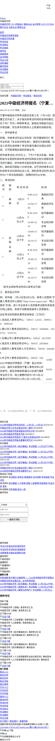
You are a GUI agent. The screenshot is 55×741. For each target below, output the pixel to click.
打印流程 (4, 693)
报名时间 (38, 96)
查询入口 (4, 697)
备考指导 (4, 66)
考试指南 (4, 48)
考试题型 (4, 715)
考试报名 (4, 45)
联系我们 (14, 721)
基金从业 (28, 24)
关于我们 (4, 721)
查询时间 (4, 700)
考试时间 (4, 703)
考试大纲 (4, 718)
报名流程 (4, 681)
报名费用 (4, 684)
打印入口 (4, 687)
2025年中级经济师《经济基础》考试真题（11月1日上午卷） (27, 452)
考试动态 (4, 42)
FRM (52, 24)
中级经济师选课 (7, 39)
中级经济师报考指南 (9, 35)
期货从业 (21, 27)
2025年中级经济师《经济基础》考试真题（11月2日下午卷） (27, 446)
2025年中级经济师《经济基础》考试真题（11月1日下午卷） (27, 462)
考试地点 (4, 709)
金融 (28, 483)
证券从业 (13, 27)
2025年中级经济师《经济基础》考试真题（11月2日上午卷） (27, 457)
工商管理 (35, 483)
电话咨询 (49, 379)
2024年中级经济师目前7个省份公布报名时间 (20, 437)
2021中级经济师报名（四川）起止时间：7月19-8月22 (29, 411)
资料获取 (49, 369)
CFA (13, 24)
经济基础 (13, 483)
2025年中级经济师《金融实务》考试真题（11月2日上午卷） (27, 587)
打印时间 (4, 690)
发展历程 (23, 721)
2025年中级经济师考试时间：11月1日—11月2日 (21, 425)
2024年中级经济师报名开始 (12, 434)
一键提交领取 (13, 519)
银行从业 (4, 27)
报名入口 (4, 672)
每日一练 (21, 489)
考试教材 (4, 712)
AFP (43, 24)
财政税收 (43, 483)
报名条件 (4, 678)
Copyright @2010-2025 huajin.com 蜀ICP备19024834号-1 (24, 727)
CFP (47, 24)
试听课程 (4, 63)
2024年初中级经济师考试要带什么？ (16, 471)
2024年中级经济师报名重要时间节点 (16, 440)
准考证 (3, 51)
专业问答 (4, 72)
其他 (5, 486)
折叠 (42, 367)
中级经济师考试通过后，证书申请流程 (17, 581)
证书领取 (4, 57)
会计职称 (36, 24)
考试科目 (4, 706)
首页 (2, 32)
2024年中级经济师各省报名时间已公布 (17, 431)
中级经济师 (5, 24)
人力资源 (21, 483)
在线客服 (49, 360)
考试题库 (4, 69)
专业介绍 (4, 60)
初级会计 (19, 24)
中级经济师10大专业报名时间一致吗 (16, 428)
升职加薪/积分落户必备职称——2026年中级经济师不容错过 (27, 578)
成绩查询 (4, 54)
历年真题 (13, 489)
